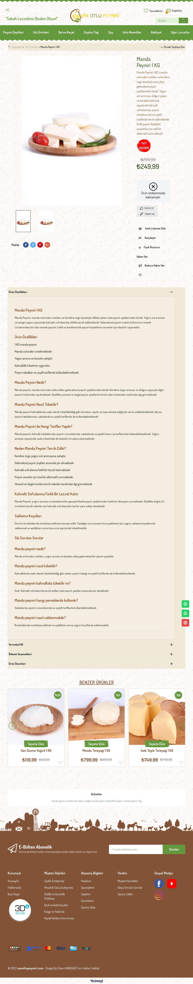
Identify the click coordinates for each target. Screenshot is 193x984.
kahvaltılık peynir (114, 800)
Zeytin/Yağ (91, 32)
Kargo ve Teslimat (54, 911)
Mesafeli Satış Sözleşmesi (58, 887)
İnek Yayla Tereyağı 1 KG (157, 750)
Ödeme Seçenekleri (20, 654)
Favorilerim (156, 11)
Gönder (174, 849)
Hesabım (86, 881)
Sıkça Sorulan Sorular (130, 887)
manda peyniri (58, 800)
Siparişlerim (88, 887)
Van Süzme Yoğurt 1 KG (36, 750)
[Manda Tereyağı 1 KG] (96, 717)
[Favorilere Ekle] (140, 275)
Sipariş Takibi (125, 894)
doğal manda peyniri (95, 800)
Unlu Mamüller (132, 32)
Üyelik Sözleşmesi (54, 881)
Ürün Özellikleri (18, 292)
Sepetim (86, 894)
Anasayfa (13, 881)
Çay (110, 32)
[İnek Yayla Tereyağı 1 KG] (157, 717)
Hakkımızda (14, 887)
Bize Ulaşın (14, 894)
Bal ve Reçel (66, 32)
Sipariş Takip (88, 907)
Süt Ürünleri (41, 32)
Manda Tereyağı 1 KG (96, 750)
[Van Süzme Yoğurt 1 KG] (36, 717)
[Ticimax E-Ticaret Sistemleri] (96, 981)
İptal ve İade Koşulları (56, 905)
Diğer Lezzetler (180, 32)
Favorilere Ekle (60, 763)
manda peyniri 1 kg (132, 800)
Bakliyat (156, 32)
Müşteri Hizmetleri (128, 881)
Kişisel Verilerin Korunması (59, 918)
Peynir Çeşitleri (13, 32)
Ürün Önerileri (17, 663)
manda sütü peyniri (75, 800)
